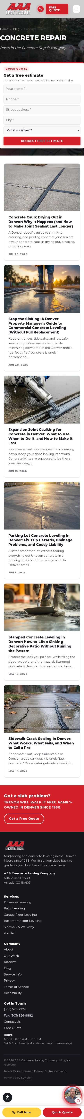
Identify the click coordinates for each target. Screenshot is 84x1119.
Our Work (11, 956)
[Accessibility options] (7, 1097)
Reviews (10, 962)
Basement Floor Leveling (23, 921)
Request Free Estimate (42, 141)
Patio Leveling (14, 908)
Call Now (24, 1112)
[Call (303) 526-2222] (40, 9)
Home (4, 28)
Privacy (9, 980)
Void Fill (9, 933)
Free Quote (54, 9)
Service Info (13, 974)
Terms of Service (16, 987)
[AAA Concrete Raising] (18, 9)
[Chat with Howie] (72, 1095)
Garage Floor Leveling (20, 914)
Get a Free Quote (24, 819)
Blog (16, 28)
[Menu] (76, 9)
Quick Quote (62, 1112)
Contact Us (12, 1021)
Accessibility (12, 993)
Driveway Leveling (17, 902)
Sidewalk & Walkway (19, 927)
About (8, 949)
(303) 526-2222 (15, 1009)
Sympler (26, 1077)
